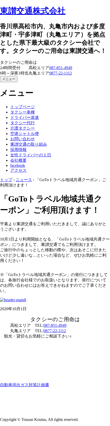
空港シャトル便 (24, 133)
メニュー (8, 79)
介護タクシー (22, 128)
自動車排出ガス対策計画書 (24, 385)
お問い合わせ (22, 139)
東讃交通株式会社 (32, 10)
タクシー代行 (22, 123)
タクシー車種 (22, 112)
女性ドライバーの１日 (30, 155)
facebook (17, 165)
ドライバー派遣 (24, 117)
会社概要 (18, 160)
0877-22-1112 (60, 73)
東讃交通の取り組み (28, 144)
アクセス (18, 170)
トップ (6, 180)
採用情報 (18, 149)
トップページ (22, 107)
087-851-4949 (60, 68)
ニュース (24, 180)
